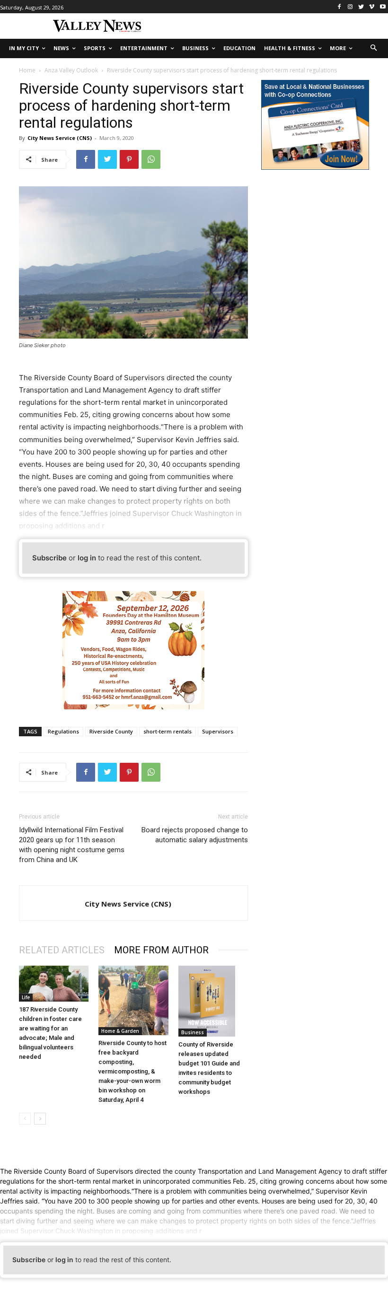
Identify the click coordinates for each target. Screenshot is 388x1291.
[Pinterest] (129, 159)
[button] (374, 48)
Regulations (63, 731)
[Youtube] (382, 6)
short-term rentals (167, 731)
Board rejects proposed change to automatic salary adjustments (194, 835)
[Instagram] (350, 6)
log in (87, 557)
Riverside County (111, 731)
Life (26, 997)
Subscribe (49, 557)
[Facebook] (339, 6)
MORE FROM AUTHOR (161, 950)
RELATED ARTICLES (62, 950)
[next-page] (40, 1119)
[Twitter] (361, 6)
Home (27, 70)
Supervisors (217, 731)
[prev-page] (25, 1119)
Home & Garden (120, 1031)
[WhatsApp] (150, 159)
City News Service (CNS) (59, 137)
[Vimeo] (371, 6)
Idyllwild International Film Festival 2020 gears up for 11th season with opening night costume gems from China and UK (71, 845)
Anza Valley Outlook (71, 70)
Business (192, 1032)
